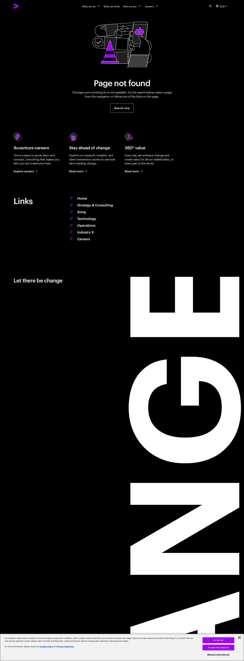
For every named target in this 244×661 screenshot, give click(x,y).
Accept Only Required (218, 647)
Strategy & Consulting (95, 205)
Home (82, 198)
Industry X (85, 232)
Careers (83, 239)
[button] (122, 108)
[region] (122, 647)
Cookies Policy (46, 646)
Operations (86, 225)
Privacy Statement (65, 646)
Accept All (218, 640)
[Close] (239, 637)
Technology (86, 218)
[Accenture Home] (24, 6)
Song (81, 212)
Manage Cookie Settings (218, 654)
